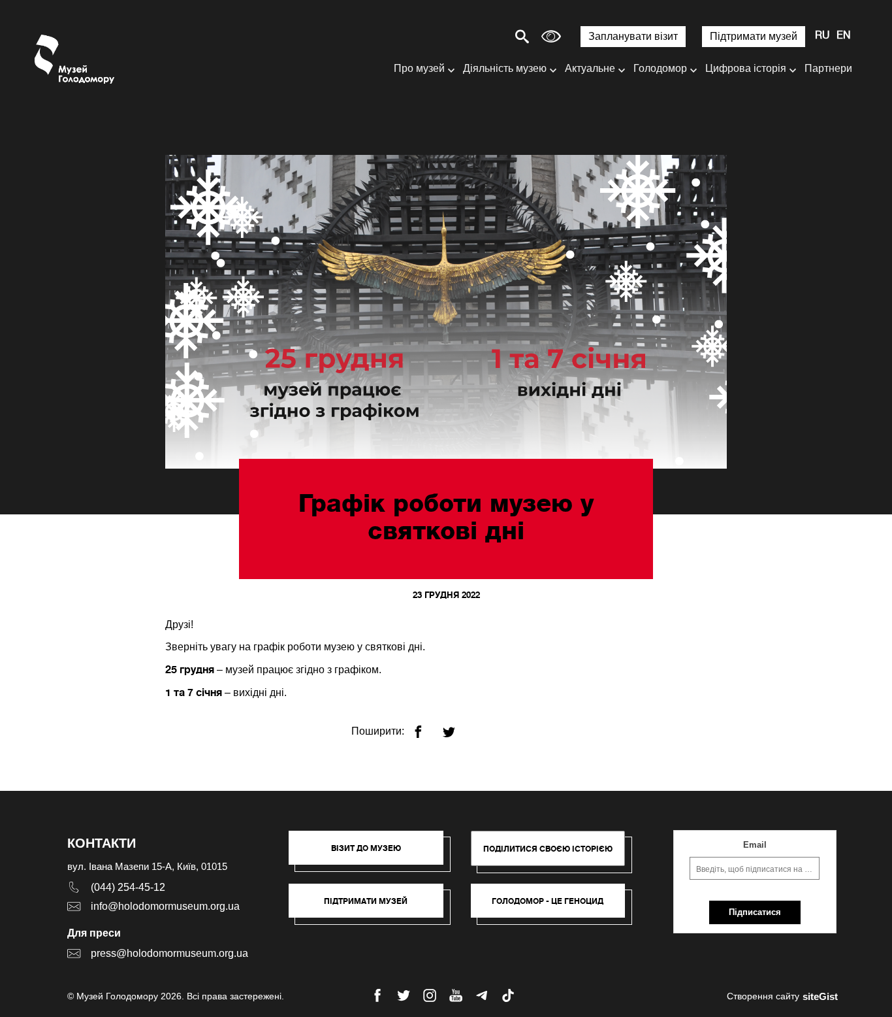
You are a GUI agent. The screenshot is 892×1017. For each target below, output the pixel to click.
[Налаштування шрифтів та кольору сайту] (551, 36)
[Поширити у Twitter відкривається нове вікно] (456, 726)
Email (755, 845)
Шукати (476, 36)
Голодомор (660, 68)
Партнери (828, 68)
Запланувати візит (633, 36)
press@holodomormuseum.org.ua (169, 953)
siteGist (820, 996)
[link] (373, 907)
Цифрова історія (745, 68)
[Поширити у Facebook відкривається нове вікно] (426, 726)
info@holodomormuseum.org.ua (165, 906)
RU (822, 36)
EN (843, 36)
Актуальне (590, 68)
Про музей (419, 68)
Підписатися (755, 912)
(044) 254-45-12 (128, 887)
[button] (373, 854)
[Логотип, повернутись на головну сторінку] (75, 59)
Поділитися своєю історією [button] (548, 849)
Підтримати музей (753, 36)
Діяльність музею (505, 68)
